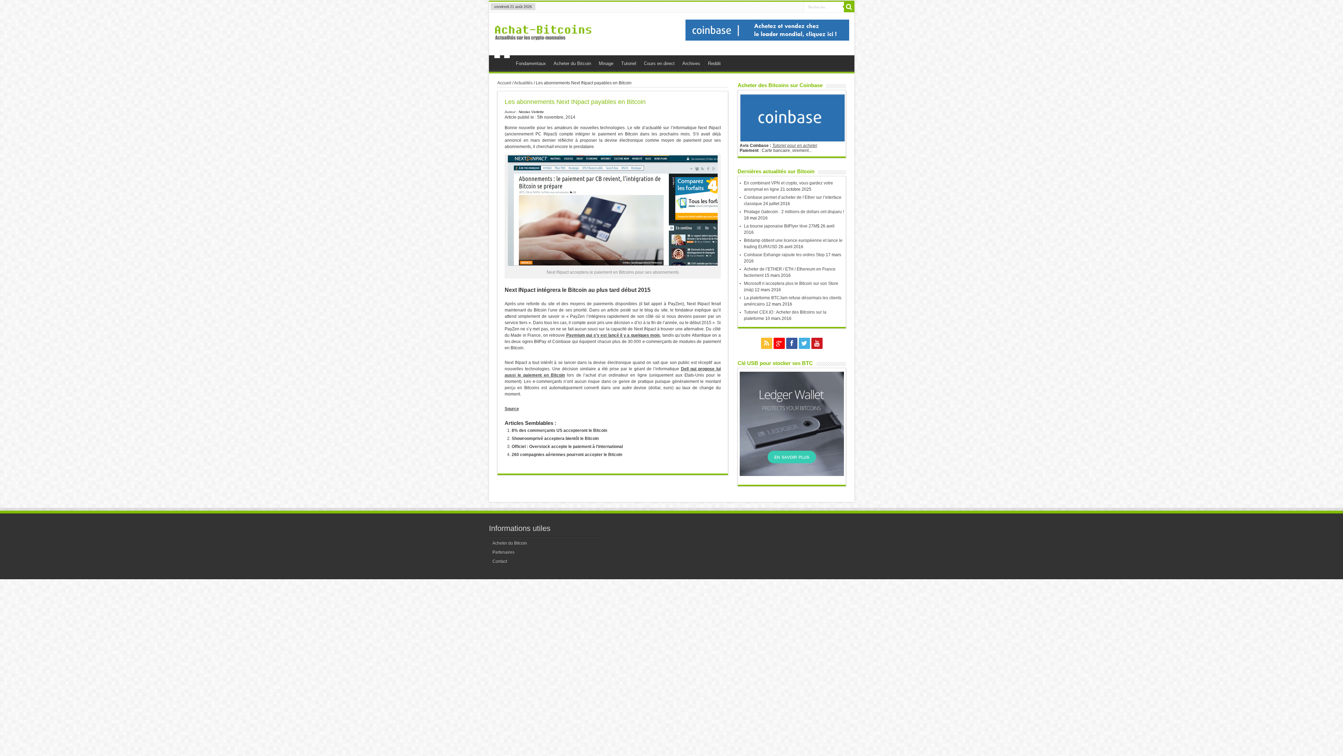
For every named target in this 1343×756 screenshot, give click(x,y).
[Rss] (766, 343)
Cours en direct (659, 63)
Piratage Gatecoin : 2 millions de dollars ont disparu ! (794, 211)
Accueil (502, 64)
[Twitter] (804, 343)
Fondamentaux (531, 63)
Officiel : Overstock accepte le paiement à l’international (567, 446)
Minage (606, 63)
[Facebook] (791, 343)
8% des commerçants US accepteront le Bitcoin (559, 430)
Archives (691, 63)
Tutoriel (628, 63)
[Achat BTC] (767, 39)
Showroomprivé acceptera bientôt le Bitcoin (555, 438)
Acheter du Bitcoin (572, 63)
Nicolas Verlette (531, 112)
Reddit (714, 63)
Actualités (523, 82)
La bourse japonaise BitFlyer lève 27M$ (781, 226)
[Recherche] (849, 7)
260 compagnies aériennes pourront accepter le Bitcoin (567, 454)
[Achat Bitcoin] (543, 44)
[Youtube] (817, 343)
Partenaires (503, 552)
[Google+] (779, 343)
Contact (499, 561)
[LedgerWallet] (792, 474)
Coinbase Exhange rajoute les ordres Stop (784, 254)
